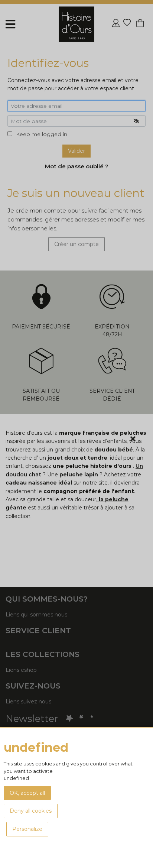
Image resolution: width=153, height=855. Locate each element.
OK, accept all (27, 793)
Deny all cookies (31, 810)
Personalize (27, 829)
